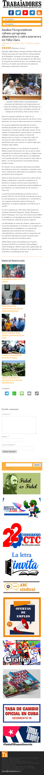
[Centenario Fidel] (21, 493)
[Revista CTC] (21, 698)
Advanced (8, 467)
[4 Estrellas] (8, 48)
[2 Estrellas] (5, 48)
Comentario (6, 414)
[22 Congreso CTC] (21, 547)
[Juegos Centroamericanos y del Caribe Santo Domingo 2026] (21, 518)
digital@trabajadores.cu (11, 771)
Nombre (5, 436)
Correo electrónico (9, 445)
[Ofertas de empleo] (22, 617)
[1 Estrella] (3, 48)
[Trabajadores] (5, 754)
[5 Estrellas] (10, 48)
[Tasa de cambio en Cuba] (21, 721)
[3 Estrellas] (6, 48)
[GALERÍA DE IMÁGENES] (21, 664)
